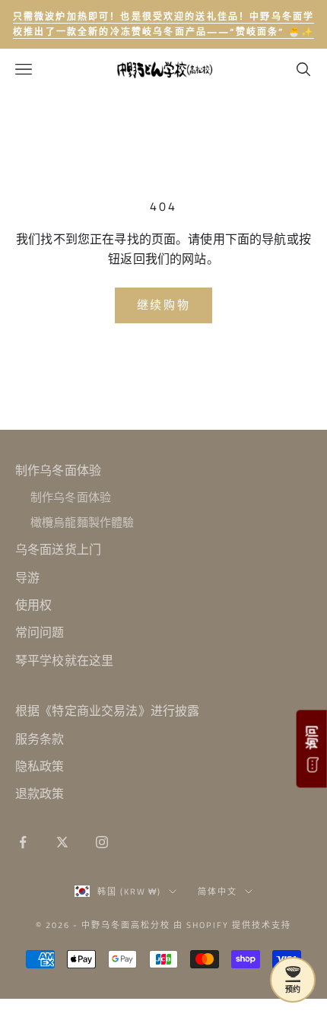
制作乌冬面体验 (58, 470)
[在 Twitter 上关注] (62, 842)
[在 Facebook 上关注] (22, 842)
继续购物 (164, 304)
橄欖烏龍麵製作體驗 (82, 522)
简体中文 (217, 891)
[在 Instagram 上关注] (102, 842)
